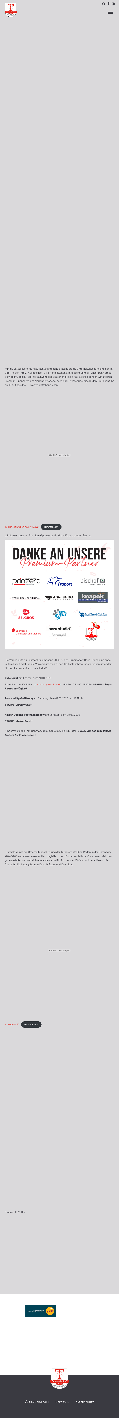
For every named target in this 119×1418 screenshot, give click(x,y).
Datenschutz (85, 1402)
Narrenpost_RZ (12, 1024)
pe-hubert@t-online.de (47, 684)
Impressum (62, 1402)
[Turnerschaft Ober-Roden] (11, 16)
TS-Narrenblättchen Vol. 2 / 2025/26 (22, 527)
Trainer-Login (39, 1402)
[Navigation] (110, 13)
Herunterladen (51, 527)
